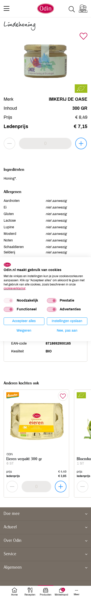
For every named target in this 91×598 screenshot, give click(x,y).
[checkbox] (8, 300)
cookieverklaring (14, 288)
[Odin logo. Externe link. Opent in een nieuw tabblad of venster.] (7, 264)
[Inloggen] (83, 8)
